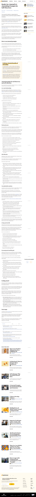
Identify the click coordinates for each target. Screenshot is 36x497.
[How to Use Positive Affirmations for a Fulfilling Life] (25, 16)
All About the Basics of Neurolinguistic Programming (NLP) (15, 434)
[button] (12, 323)
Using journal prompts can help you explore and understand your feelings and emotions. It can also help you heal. (16, 390)
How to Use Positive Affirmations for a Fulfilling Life (30, 16)
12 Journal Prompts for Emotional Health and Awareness (30, 27)
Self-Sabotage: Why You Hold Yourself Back (30, 23)
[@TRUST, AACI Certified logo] (32, 495)
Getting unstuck (16, 10)
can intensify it (17, 194)
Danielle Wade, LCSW (19, 365)
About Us (24, 478)
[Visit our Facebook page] (10, 475)
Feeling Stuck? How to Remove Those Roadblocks (30, 20)
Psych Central (26, 495)
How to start (3, 10)
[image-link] (5, 351)
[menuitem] (11, 1)
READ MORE (11, 357)
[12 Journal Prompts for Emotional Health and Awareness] (25, 27)
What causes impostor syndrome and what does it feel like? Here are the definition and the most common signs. (16, 427)
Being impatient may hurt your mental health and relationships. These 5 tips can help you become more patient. (16, 402)
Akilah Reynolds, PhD (19, 424)
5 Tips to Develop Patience (14, 397)
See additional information (11, 489)
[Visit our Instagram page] (14, 475)
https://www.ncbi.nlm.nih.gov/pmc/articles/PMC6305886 (9, 336)
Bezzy (29, 495)
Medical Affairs (31, 478)
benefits (8, 21)
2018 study (4, 70)
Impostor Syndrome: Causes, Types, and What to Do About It (15, 422)
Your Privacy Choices (31, 488)
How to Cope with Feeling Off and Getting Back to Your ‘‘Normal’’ (15, 460)
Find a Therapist (32, 485)
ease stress (8, 311)
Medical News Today (19, 495)
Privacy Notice (24, 483)
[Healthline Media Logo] (4, 495)
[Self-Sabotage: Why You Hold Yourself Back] (25, 23)
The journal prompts (9, 10)
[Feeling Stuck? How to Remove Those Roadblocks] (25, 20)
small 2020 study (6, 66)
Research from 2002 (5, 74)
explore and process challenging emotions (15, 198)
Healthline (15, 495)
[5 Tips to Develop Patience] (25, 31)
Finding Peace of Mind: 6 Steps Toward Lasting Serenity (16, 409)
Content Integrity (32, 481)
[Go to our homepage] (5, 475)
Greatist (23, 495)
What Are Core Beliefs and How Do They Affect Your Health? (16, 447)
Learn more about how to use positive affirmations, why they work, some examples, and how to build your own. (16, 355)
